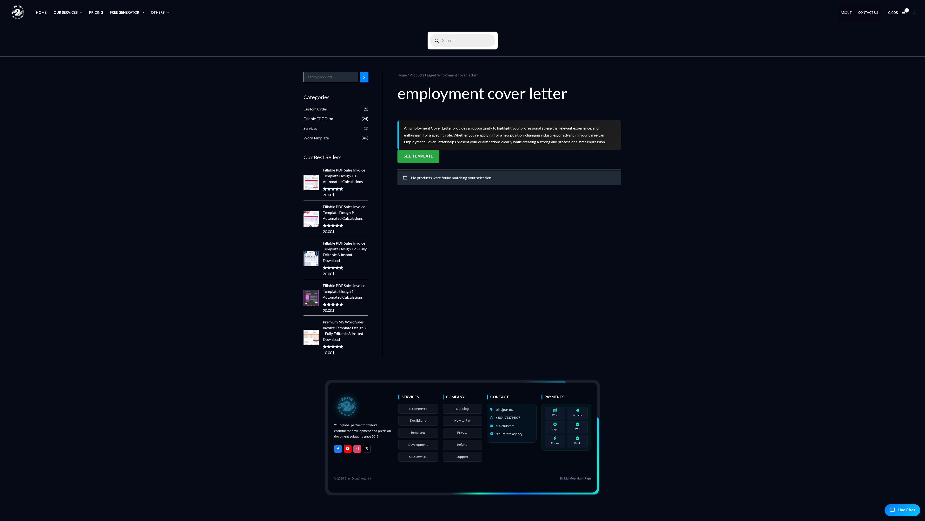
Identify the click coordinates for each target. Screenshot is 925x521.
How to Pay (462, 420)
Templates (418, 432)
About (846, 12)
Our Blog (462, 408)
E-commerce (418, 408)
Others (158, 12)
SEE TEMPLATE (418, 156)
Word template (316, 138)
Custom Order (315, 109)
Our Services (65, 12)
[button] (80, 12)
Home (41, 12)
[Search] (364, 77)
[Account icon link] (914, 12)
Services (310, 128)
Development (418, 444)
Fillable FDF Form (318, 118)
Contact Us (868, 12)
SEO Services (418, 456)
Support (462, 456)
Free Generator (124, 12)
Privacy (462, 432)
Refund (462, 444)
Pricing (96, 12)
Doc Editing (418, 420)
